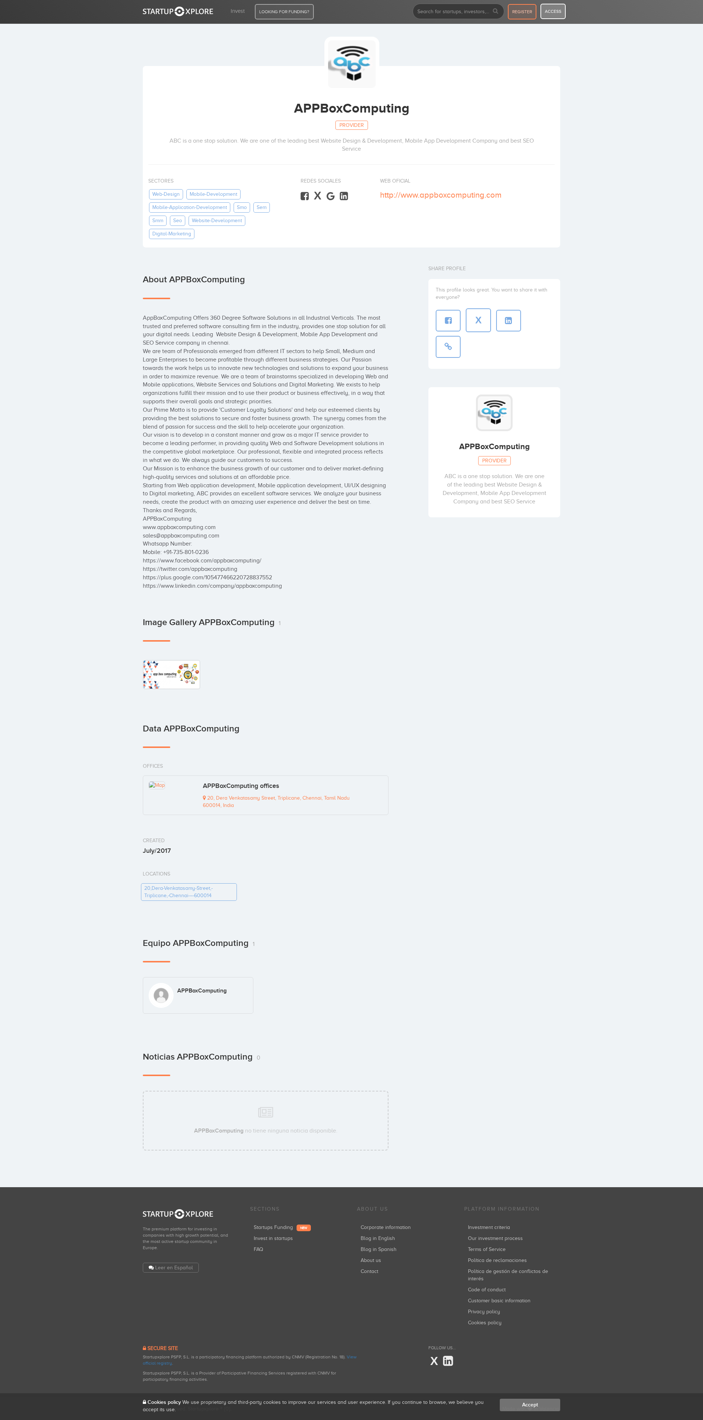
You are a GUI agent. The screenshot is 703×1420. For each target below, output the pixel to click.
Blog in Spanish (379, 1249)
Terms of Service (487, 1249)
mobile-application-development (189, 207)
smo (242, 207)
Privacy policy (484, 1311)
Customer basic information (499, 1300)
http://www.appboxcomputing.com (441, 194)
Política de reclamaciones (497, 1260)
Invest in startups (273, 1238)
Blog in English (378, 1238)
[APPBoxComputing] (171, 674)
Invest (238, 11)
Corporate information (386, 1227)
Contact (369, 1271)
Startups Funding (280, 1227)
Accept (530, 1405)
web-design (166, 194)
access (553, 11)
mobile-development (213, 194)
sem (262, 207)
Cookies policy (485, 1322)
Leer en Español (174, 1267)
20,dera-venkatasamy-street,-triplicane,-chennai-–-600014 (178, 891)
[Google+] (331, 196)
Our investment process (495, 1238)
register (522, 11)
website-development (217, 220)
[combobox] (458, 11)
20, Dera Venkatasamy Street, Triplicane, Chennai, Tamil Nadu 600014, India (276, 801)
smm (157, 220)
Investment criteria (489, 1227)
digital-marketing (171, 233)
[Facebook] (305, 196)
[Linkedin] (344, 196)
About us (371, 1260)
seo (177, 220)
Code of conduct (487, 1289)
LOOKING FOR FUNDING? (284, 11)
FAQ (258, 1249)
